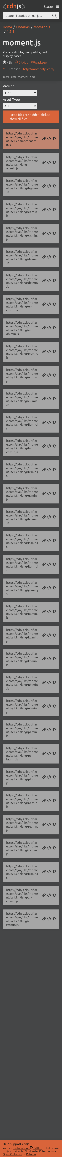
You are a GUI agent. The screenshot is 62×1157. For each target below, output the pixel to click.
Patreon (31, 1154)
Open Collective (12, 1154)
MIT (6, 69)
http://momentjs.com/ (38, 69)
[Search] (54, 16)
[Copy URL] (44, 139)
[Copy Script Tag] (49, 139)
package (41, 62)
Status (49, 6)
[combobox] (20, 93)
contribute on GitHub (27, 1148)
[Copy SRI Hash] (54, 139)
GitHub (23, 62)
